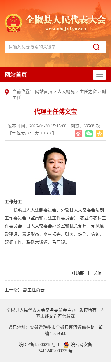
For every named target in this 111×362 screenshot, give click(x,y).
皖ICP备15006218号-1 (39, 344)
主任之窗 (88, 91)
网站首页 (16, 75)
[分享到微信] (89, 133)
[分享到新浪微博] (78, 133)
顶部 (80, 273)
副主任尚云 (34, 290)
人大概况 (66, 91)
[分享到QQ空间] (99, 133)
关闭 (98, 273)
